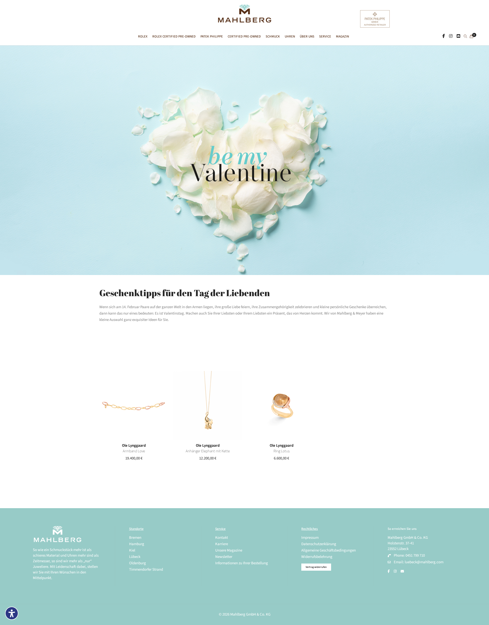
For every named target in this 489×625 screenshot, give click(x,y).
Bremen (135, 537)
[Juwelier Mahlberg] (244, 19)
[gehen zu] (465, 36)
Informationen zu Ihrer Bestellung (241, 563)
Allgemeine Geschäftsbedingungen (328, 550)
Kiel (132, 550)
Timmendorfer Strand (146, 569)
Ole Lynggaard (134, 445)
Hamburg (136, 544)
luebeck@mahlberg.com (424, 562)
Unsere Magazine (228, 550)
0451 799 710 (415, 555)
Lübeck (134, 556)
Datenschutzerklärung (318, 544)
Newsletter (223, 556)
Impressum (310, 537)
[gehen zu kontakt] (458, 36)
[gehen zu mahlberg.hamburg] (444, 36)
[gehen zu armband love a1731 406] (133, 405)
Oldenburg (137, 563)
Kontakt (221, 537)
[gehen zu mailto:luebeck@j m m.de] (402, 571)
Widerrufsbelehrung (316, 556)
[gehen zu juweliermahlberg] (450, 36)
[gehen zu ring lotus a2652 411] (281, 405)
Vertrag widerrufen (316, 567)
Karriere (221, 544)
